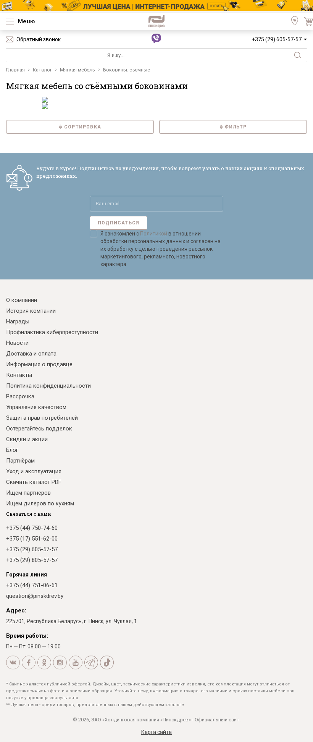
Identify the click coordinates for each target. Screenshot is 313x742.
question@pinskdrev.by (34, 596)
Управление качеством (36, 407)
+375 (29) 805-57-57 (32, 560)
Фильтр (236, 127)
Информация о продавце (39, 364)
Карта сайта (156, 732)
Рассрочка (20, 396)
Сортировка (82, 127)
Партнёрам (20, 460)
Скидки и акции (27, 439)
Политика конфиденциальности (48, 385)
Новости (17, 342)
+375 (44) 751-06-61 (32, 585)
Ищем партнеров (28, 492)
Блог (12, 449)
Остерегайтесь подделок (39, 428)
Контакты (19, 375)
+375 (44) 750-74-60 (32, 527)
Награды (17, 321)
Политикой (153, 234)
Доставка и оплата (31, 353)
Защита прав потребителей (42, 417)
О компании (21, 300)
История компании (31, 310)
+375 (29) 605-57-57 (277, 39)
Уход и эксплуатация (33, 471)
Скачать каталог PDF (33, 482)
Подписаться (118, 223)
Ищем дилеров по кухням (40, 503)
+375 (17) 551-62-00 (32, 538)
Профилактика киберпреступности (52, 332)
